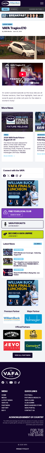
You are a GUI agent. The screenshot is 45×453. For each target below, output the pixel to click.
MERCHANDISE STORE (33, 405)
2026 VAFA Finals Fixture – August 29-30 (14, 138)
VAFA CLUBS (29, 400)
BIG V (4, 410)
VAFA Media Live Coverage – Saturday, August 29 (27, 254)
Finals (6, 134)
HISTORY (5, 408)
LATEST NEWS (7, 400)
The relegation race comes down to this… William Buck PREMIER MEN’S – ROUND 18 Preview (26, 264)
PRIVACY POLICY (22, 449)
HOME (4, 395)
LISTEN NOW (13, 226)
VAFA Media (8, 31)
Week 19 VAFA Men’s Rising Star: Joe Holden (27, 274)
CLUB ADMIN (29, 403)
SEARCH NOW (15, 215)
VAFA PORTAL (30, 408)
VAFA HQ (5, 403)
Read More (8, 156)
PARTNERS (6, 405)
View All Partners (22, 355)
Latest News (7, 24)
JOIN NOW (12, 236)
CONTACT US (30, 410)
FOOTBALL (29, 395)
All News (37, 243)
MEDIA (4, 397)
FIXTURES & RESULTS (33, 397)
